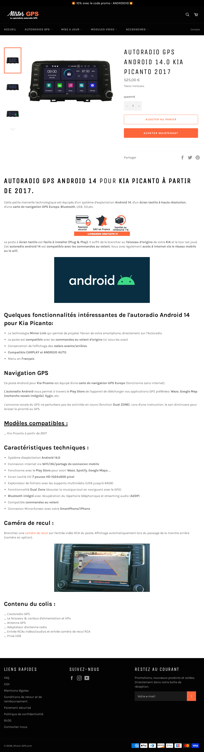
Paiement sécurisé (17, 708)
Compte (195, 29)
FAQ (6, 678)
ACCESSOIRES (136, 29)
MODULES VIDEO (103, 29)
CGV (7, 684)
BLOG (7, 720)
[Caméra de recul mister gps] (102, 568)
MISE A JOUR (70, 29)
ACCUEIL (10, 29)
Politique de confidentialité (23, 714)
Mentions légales (16, 690)
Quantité (129, 97)
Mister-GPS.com (22, 745)
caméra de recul (36, 533)
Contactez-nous (15, 727)
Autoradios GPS (38, 29)
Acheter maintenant (161, 133)
